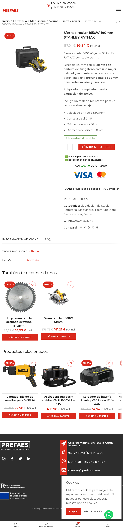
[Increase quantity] (74, 147)
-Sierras (34, 251)
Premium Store (105, 210)
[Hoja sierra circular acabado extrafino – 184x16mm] (20, 297)
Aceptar (73, 511)
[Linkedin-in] (28, 458)
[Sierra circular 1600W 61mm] (58, 297)
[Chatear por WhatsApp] (108, 514)
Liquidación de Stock (95, 205)
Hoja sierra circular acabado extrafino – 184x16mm (20, 322)
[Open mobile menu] (118, 10)
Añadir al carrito (96, 147)
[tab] (21, 240)
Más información (93, 511)
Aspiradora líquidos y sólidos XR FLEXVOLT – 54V (58, 400)
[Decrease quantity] (66, 147)
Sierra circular (71, 21)
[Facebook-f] (12, 458)
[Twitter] (20, 458)
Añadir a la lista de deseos (83, 188)
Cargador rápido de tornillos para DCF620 (20, 398)
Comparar (112, 188)
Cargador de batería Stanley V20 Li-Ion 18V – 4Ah (97, 400)
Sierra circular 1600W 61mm (58, 320)
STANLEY (33, 260)
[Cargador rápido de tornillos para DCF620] (20, 375)
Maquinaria (38, 21)
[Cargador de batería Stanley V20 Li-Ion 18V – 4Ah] (97, 375)
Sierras (53, 21)
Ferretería (20, 21)
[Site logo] (10, 10)
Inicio (6, 21)
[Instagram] (4, 458)
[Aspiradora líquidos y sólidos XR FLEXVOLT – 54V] (58, 375)
